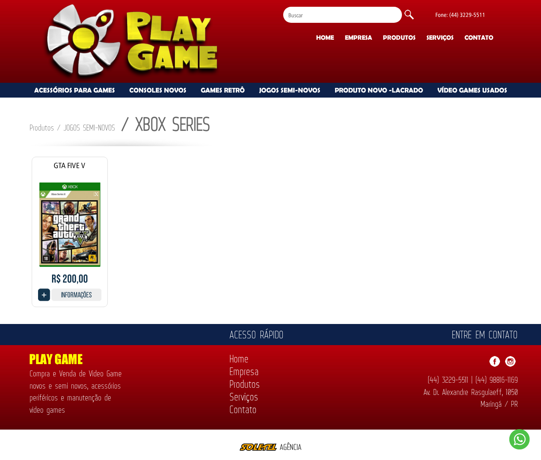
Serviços (440, 37)
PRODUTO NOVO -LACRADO (379, 90)
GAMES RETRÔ (223, 90)
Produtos (399, 37)
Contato (478, 37)
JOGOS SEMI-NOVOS (289, 90)
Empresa (358, 37)
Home (325, 37)
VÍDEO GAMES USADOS (472, 90)
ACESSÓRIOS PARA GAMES (74, 90)
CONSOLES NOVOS (157, 90)
